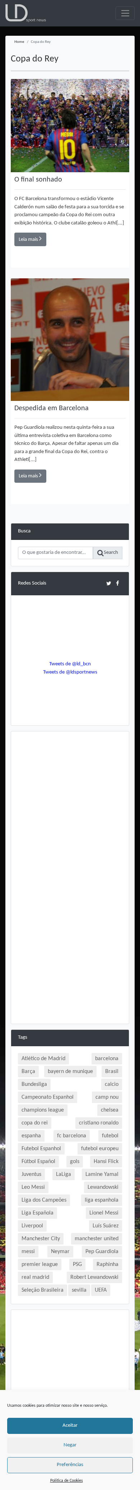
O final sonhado (38, 179)
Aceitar (70, 1425)
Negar (70, 1445)
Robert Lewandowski (94, 1277)
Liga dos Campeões (44, 1200)
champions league (43, 1110)
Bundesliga (34, 1084)
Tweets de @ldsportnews (70, 672)
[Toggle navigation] (125, 13)
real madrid (35, 1277)
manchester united (96, 1239)
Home (19, 42)
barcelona (106, 1059)
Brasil (111, 1071)
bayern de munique (70, 1071)
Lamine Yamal (101, 1174)
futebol (110, 1136)
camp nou (106, 1097)
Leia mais (29, 239)
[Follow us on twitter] (108, 583)
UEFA (101, 1290)
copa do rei (35, 1123)
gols (74, 1161)
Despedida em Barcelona (51, 408)
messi (28, 1252)
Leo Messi (33, 1187)
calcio (111, 1084)
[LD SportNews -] (25, 13)
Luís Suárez (105, 1226)
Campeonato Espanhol (48, 1097)
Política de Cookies (66, 1481)
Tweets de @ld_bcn (70, 664)
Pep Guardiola (101, 1252)
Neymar (60, 1252)
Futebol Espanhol (41, 1149)
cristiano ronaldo (98, 1123)
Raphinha (107, 1264)
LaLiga (63, 1174)
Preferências (70, 1464)
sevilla (79, 1290)
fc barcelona (71, 1136)
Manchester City (41, 1239)
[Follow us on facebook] (117, 583)
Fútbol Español (38, 1161)
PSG (77, 1264)
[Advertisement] (70, 808)
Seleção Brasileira (43, 1290)
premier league (40, 1264)
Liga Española (37, 1213)
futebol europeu (99, 1149)
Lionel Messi (103, 1213)
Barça (28, 1071)
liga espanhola (101, 1200)
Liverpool (32, 1226)
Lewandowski (103, 1187)
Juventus (31, 1174)
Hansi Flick (106, 1161)
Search (111, 552)
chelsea (109, 1110)
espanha (31, 1136)
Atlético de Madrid (43, 1059)
